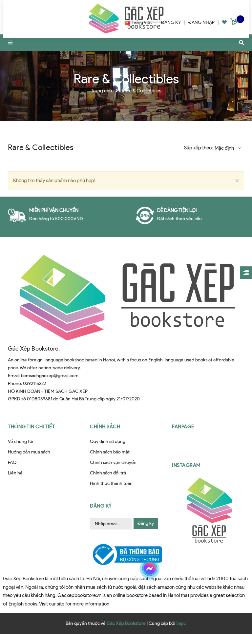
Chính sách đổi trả (108, 473)
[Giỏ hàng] (234, 23)
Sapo (181, 623)
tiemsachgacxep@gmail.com (49, 375)
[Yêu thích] (224, 22)
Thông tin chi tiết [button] (31, 427)
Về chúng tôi (20, 441)
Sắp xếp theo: (198, 148)
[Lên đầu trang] (233, 595)
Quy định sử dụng (107, 441)
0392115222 (34, 383)
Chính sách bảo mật (110, 452)
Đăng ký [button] (101, 506)
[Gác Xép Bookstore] (126, 297)
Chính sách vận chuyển (113, 462)
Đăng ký (145, 523)
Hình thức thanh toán (111, 483)
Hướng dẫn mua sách (29, 452)
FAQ (12, 462)
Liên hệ (15, 473)
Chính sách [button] (105, 427)
